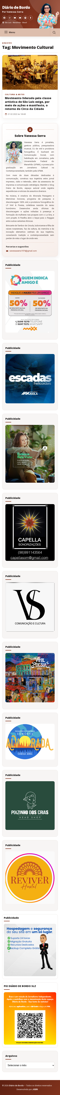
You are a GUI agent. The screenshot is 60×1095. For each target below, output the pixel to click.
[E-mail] (20, 18)
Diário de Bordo (16, 7)
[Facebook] (4, 18)
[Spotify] (25, 18)
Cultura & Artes (14, 94)
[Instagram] (9, 18)
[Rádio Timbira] (30, 18)
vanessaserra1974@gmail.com (23, 251)
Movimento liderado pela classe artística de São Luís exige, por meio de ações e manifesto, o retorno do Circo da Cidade (28, 103)
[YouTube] (15, 18)
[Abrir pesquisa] (54, 32)
